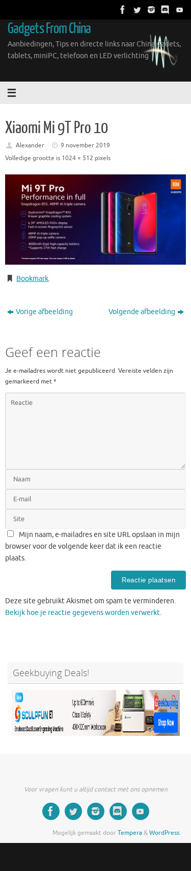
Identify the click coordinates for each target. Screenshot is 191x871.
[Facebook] (122, 10)
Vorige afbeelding (44, 312)
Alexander (30, 145)
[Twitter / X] (136, 10)
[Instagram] (150, 10)
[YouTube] (179, 10)
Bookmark (32, 278)
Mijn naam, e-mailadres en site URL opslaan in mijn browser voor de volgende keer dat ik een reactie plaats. (92, 546)
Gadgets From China (49, 28)
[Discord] (164, 10)
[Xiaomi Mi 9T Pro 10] (95, 219)
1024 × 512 (77, 158)
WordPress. (165, 833)
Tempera (130, 833)
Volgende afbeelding (141, 312)
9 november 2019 (85, 145)
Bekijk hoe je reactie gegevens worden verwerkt (82, 612)
